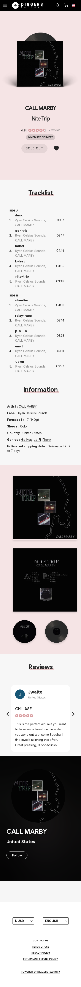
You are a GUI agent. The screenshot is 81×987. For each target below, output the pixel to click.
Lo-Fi (37, 440)
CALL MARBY (40, 108)
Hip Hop (26, 440)
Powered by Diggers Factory (40, 971)
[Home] (27, 5)
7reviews (54, 130)
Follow (17, 855)
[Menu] (5, 5)
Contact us (40, 940)
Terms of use (40, 946)
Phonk (47, 440)
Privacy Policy (40, 952)
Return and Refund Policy (40, 958)
